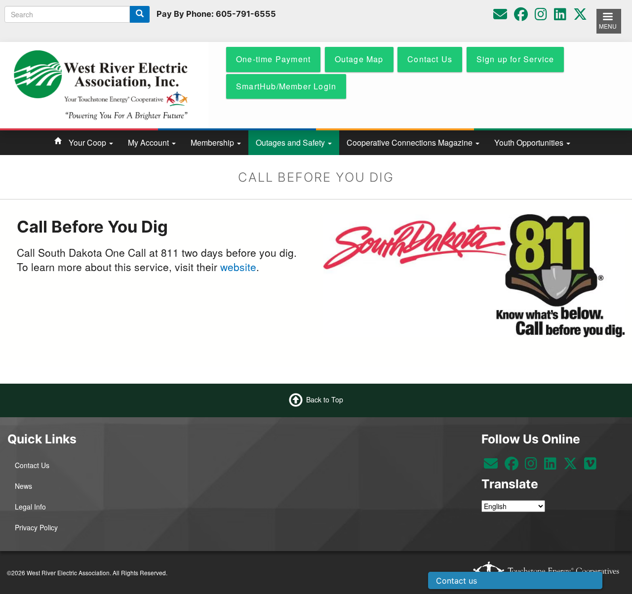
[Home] (100, 84)
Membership (213, 142)
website (238, 266)
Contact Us (32, 465)
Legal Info (30, 507)
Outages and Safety (291, 142)
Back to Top (324, 399)
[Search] (140, 14)
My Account (149, 142)
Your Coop (88, 142)
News (23, 486)
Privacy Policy (36, 527)
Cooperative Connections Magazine (410, 142)
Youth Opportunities (529, 142)
